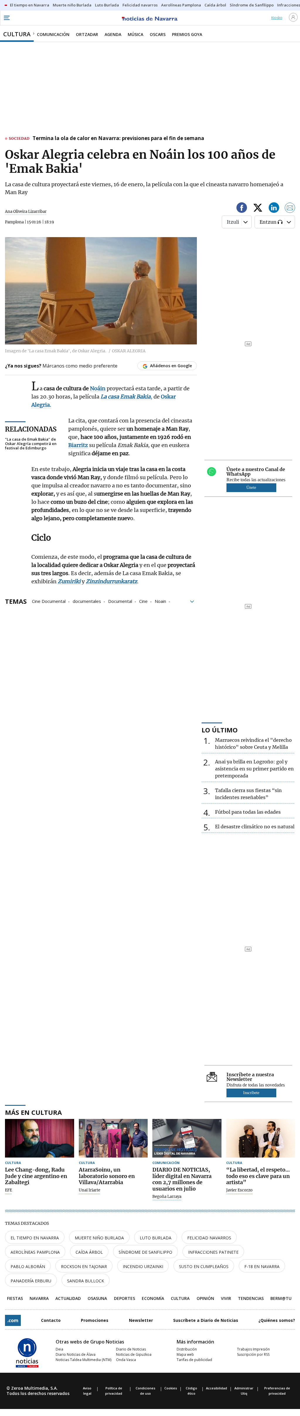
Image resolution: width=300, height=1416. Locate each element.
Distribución (187, 1349)
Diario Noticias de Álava (76, 1354)
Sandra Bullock (85, 1281)
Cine (143, 600)
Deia (59, 1349)
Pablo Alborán (28, 1266)
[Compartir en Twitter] (258, 208)
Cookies (170, 1388)
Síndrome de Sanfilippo (145, 1252)
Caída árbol (89, 1252)
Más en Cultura (33, 1112)
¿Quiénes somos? (276, 1320)
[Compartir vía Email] (290, 208)
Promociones (94, 1320)
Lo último (220, 729)
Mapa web (185, 1354)
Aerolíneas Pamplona (35, 1252)
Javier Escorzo (239, 1190)
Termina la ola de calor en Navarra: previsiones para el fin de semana (118, 139)
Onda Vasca (126, 1359)
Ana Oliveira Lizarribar (26, 211)
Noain (160, 600)
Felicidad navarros (209, 1238)
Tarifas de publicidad (194, 1359)
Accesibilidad (216, 1388)
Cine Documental (49, 600)
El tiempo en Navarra (35, 1238)
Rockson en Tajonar (84, 1266)
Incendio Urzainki (143, 1266)
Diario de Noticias (131, 1349)
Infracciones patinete (213, 1252)
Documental (120, 600)
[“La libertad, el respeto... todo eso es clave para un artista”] (260, 1138)
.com (12, 1320)
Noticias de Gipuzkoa (133, 1354)
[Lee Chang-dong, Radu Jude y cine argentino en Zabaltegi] (39, 1138)
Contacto (51, 1320)
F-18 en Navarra (261, 1266)
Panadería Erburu (31, 1281)
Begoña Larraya (166, 1196)
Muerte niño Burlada (99, 1238)
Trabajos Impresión (253, 1349)
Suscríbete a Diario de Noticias (205, 1320)
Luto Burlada (155, 1238)
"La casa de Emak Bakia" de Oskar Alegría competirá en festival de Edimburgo (31, 443)
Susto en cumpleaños (204, 1266)
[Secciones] (6, 18)
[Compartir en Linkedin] (274, 208)
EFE (8, 1190)
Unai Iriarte (89, 1190)
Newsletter (141, 1320)
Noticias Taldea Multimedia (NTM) (83, 1359)
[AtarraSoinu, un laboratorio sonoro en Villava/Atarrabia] (113, 1138)
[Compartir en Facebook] (241, 208)
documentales (87, 600)
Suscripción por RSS (253, 1354)
